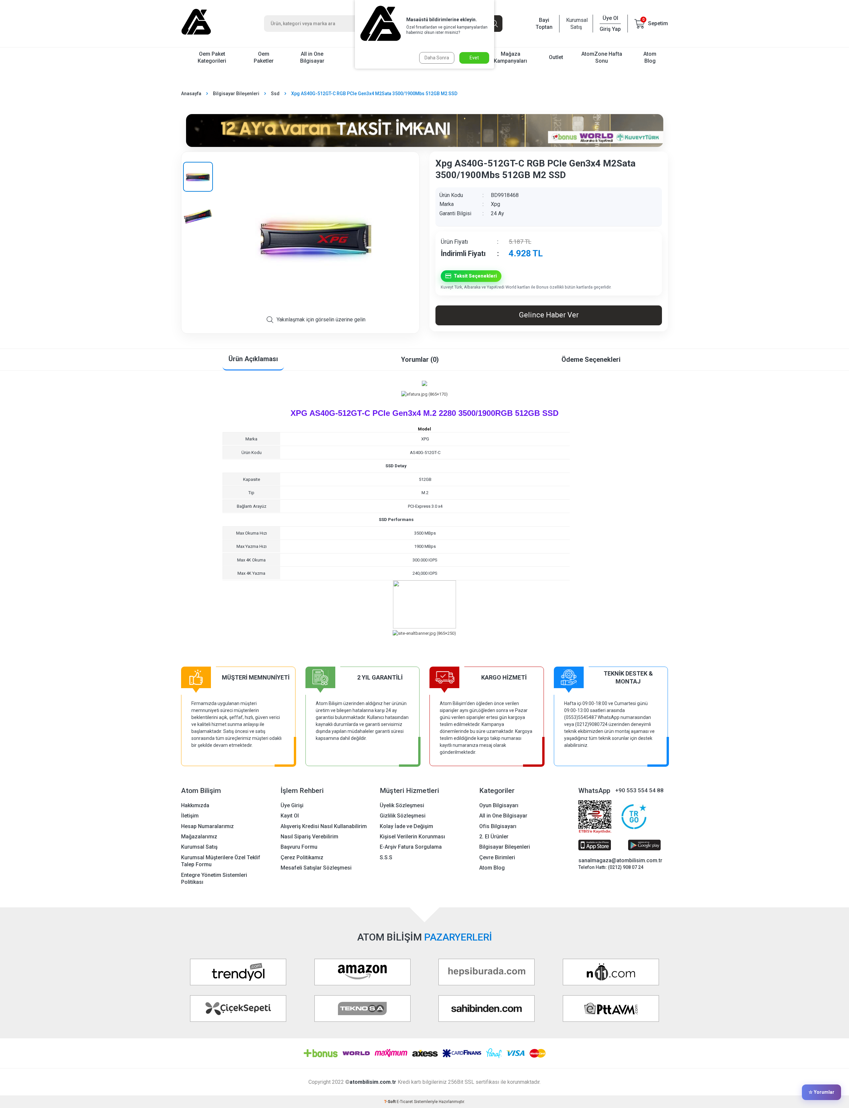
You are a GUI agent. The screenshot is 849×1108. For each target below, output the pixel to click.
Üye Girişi (292, 805)
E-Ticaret (405, 1101)
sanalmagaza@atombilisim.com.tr (620, 860)
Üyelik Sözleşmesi (402, 805)
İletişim (190, 816)
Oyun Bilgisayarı (498, 805)
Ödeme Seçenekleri (590, 359)
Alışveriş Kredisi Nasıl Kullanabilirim (324, 826)
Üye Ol (610, 18)
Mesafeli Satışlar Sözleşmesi (316, 868)
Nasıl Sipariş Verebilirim (309, 836)
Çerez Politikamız (302, 857)
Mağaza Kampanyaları (510, 57)
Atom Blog (649, 57)
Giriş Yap (610, 29)
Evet (474, 57)
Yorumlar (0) (420, 359)
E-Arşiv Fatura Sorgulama (411, 847)
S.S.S (386, 857)
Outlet (556, 57)
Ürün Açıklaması (253, 359)
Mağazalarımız (199, 836)
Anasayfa (191, 93)
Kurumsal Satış (576, 23)
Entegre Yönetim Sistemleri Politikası (214, 878)
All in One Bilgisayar (312, 57)
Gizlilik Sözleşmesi (402, 816)
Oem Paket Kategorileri (212, 57)
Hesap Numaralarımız (207, 826)
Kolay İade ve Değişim (406, 826)
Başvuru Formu (299, 847)
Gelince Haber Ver (549, 315)
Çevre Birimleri (497, 857)
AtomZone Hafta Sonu (601, 57)
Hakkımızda (195, 805)
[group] (316, 236)
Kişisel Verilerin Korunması (412, 836)
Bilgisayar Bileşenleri (236, 93)
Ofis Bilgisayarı (497, 826)
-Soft (390, 1101)
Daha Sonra (436, 57)
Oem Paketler (264, 57)
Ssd (275, 93)
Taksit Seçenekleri (475, 276)
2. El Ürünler (493, 836)
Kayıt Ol (290, 816)
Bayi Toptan (544, 23)
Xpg (495, 204)
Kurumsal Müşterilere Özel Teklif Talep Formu (220, 861)
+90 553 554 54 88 (639, 790)
